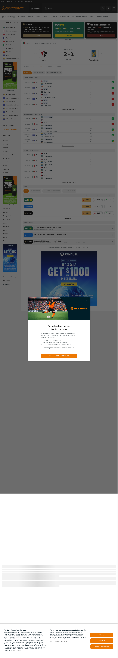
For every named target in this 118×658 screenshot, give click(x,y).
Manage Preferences (102, 646)
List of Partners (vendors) (58, 641)
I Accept (102, 635)
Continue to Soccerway (59, 356)
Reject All (102, 641)
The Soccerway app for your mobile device (57, 345)
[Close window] (86, 300)
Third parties (17, 650)
